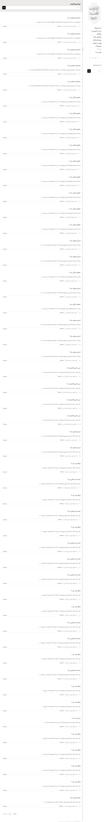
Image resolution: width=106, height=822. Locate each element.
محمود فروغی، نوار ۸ (75, 798)
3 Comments (60, 376)
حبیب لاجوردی (75, 26)
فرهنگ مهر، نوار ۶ (75, 750)
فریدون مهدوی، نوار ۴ (74, 336)
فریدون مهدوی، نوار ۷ (74, 256)
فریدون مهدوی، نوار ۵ (74, 320)
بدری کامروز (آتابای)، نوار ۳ (73, 384)
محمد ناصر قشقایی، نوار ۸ (73, 479)
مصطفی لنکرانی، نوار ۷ (74, 161)
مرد (63, 26)
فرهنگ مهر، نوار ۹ (75, 686)
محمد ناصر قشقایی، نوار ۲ (73, 638)
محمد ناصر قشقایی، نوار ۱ (73, 670)
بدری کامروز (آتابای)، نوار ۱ (73, 416)
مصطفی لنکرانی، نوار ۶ (74, 177)
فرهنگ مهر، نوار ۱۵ (75, 463)
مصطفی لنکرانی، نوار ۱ (74, 304)
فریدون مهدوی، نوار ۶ (74, 288)
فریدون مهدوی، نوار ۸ (74, 241)
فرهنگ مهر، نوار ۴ (75, 782)
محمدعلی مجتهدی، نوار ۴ (73, 34)
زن (71, 376)
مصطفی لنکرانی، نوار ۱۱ (74, 97)
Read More (5, 26)
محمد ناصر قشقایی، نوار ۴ (73, 575)
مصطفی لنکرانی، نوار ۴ (74, 209)
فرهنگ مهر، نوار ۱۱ (75, 607)
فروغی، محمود (68, 806)
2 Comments (59, 26)
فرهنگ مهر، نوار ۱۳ (75, 527)
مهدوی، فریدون (67, 249)
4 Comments (59, 90)
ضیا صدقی (75, 105)
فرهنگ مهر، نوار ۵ (75, 766)
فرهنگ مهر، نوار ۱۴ (75, 495)
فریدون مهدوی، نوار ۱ (75, 447)
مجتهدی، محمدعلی (67, 26)
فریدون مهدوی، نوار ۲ (74, 432)
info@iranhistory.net (97, 65)
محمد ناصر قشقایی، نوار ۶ (73, 543)
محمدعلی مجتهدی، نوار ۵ (73, 18)
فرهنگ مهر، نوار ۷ (75, 734)
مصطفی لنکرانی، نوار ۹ (74, 129)
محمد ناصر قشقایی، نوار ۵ (73, 559)
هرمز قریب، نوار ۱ (76, 718)
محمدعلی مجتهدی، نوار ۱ (73, 81)
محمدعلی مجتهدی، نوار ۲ (73, 65)
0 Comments (59, 42)
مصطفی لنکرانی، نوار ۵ (74, 193)
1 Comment (59, 58)
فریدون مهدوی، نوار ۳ (74, 352)
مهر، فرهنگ (67, 472)
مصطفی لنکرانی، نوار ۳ (74, 225)
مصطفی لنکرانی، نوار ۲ (74, 272)
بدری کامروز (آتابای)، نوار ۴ (73, 368)
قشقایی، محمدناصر (67, 487)
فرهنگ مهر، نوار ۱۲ (75, 591)
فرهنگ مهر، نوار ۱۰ (75, 654)
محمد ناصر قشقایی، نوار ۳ (73, 623)
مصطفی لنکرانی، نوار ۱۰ (74, 113)
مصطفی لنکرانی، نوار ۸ (74, 145)
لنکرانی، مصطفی (69, 105)
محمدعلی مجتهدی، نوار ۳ (73, 50)
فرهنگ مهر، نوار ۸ (75, 702)
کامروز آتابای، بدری (66, 376)
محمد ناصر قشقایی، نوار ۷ (73, 511)
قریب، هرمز (68, 726)
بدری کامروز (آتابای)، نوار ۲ (73, 400)
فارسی (71, 26)
